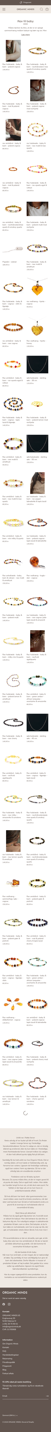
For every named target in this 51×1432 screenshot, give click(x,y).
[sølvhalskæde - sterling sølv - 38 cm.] (37, 364)
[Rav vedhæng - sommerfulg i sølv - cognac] (13, 883)
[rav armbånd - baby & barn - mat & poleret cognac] (13, 169)
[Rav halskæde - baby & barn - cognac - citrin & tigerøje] (13, 288)
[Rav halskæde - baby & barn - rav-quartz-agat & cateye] (37, 169)
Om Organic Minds (10, 1343)
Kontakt (5, 1347)
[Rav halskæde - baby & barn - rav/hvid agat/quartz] (37, 641)
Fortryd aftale (8, 1373)
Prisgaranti (6, 1366)
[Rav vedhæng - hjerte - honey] (37, 327)
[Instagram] (9, 1304)
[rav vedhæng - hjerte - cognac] (37, 288)
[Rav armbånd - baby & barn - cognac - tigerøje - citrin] (13, 962)
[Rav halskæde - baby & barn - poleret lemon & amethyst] (13, 681)
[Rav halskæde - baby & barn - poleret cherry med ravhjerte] (37, 1043)
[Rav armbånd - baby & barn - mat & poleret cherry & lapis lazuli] (37, 922)
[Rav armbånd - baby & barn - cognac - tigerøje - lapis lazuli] (37, 760)
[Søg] (41, 9)
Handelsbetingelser (10, 1355)
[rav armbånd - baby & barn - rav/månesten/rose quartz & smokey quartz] (13, 209)
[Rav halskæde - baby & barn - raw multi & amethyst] (37, 248)
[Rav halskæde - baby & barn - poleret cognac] (13, 51)
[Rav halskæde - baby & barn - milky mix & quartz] (13, 641)
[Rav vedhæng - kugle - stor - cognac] (37, 562)
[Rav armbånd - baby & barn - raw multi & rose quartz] (13, 483)
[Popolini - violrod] (13, 248)
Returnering (7, 1358)
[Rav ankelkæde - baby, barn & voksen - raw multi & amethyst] (13, 562)
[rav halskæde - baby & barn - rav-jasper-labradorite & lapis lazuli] (37, 483)
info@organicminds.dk (11, 1326)
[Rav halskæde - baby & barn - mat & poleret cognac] (13, 90)
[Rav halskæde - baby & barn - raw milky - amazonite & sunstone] (13, 799)
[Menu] (4, 9)
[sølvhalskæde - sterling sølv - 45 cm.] (37, 722)
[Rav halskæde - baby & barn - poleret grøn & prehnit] (13, 922)
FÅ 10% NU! (13, 1424)
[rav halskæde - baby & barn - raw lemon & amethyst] (13, 1083)
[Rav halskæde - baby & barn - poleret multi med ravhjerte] (37, 209)
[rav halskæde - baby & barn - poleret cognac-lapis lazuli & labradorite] (37, 522)
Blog (4, 1369)
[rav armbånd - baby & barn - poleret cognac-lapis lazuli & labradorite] (37, 1004)
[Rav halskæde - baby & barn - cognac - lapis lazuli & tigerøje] (13, 404)
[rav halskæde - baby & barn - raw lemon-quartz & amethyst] (13, 841)
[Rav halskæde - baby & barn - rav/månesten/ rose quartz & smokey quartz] (37, 51)
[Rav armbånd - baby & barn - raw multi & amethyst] (13, 443)
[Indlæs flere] (25, 1113)
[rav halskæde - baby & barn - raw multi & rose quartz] (37, 130)
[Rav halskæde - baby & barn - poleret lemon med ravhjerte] (37, 404)
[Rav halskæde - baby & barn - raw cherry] (13, 722)
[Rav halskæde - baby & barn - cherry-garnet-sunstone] (37, 1083)
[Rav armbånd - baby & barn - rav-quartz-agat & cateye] (13, 364)
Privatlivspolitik (8, 1362)
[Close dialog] (48, 1397)
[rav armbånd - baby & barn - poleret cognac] (13, 130)
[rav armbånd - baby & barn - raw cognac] (13, 327)
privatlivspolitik (20, 1429)
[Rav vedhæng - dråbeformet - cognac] (13, 1004)
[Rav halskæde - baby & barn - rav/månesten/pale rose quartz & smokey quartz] (37, 799)
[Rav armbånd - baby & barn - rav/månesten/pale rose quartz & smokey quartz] (37, 841)
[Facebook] (3, 1304)
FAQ (4, 1351)
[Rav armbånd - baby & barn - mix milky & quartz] (13, 522)
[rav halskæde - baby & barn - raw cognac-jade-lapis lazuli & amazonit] (37, 601)
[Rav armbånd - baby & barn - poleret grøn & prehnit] (37, 883)
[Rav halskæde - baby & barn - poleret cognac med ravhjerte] (37, 90)
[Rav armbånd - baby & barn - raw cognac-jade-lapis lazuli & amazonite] (13, 1043)
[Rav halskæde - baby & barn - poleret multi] (13, 601)
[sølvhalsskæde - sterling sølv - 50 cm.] (37, 443)
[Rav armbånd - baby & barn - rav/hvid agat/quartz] (13, 760)
